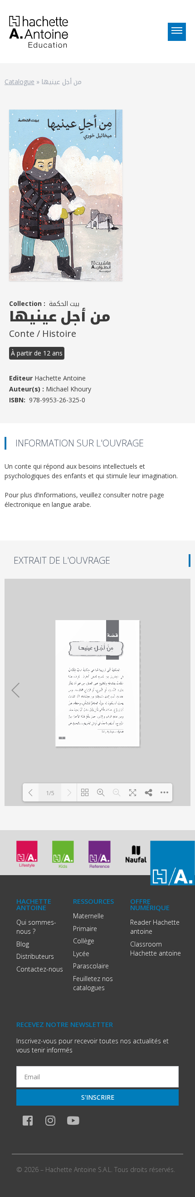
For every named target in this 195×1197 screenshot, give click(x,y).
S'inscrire (97, 1097)
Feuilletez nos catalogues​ (93, 983)
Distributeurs (35, 956)
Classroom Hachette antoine (155, 948)
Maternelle (88, 916)
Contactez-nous (39, 969)
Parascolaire (91, 966)
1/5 (50, 793)
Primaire (85, 928)
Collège (83, 941)
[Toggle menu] (177, 32)
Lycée (81, 953)
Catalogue (19, 81)
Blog (22, 944)
